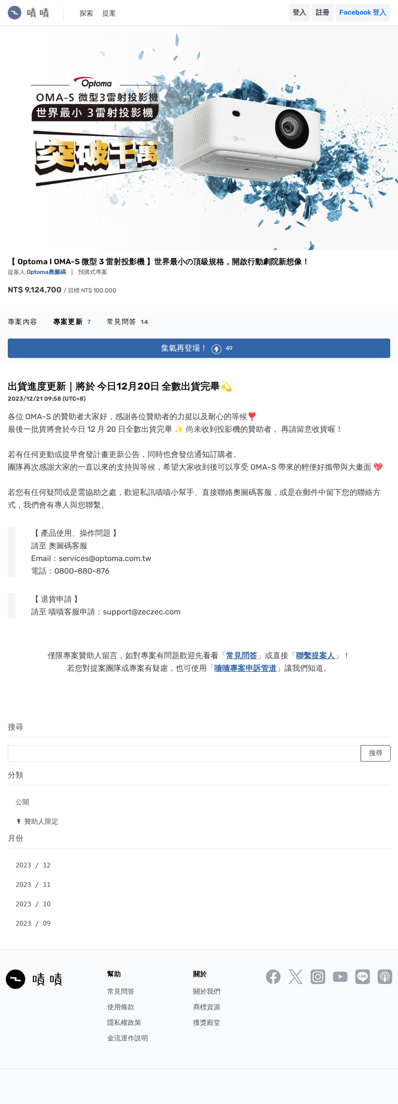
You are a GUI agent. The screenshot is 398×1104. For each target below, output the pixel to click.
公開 (22, 801)
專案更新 (72, 322)
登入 (299, 12)
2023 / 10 (33, 904)
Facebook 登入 (362, 12)
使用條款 (120, 1007)
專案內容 (23, 322)
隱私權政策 (124, 1023)
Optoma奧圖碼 (47, 272)
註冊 (323, 12)
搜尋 (15, 726)
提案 (109, 13)
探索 (86, 13)
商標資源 (206, 1007)
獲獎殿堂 (206, 1023)
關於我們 (206, 991)
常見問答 (128, 322)
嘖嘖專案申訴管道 (246, 668)
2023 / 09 (33, 923)
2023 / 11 (33, 884)
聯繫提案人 (315, 655)
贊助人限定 (37, 821)
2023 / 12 (33, 865)
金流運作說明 (127, 1038)
